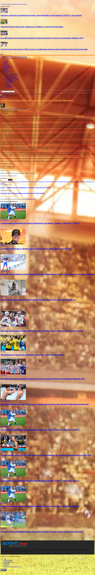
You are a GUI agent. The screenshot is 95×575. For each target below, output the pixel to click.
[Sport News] (14, 4)
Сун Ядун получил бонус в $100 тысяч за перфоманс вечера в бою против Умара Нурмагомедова (44, 49)
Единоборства (8, 67)
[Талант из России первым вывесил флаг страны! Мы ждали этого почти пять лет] (13, 295)
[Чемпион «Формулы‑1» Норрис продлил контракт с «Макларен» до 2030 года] (13, 244)
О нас (4, 559)
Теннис (5, 70)
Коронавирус (9, 76)
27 (1, 228)
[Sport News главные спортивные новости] (14, 547)
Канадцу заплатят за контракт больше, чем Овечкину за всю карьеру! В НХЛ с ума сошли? (41, 15)
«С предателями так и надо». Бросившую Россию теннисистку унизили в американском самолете (46, 455)
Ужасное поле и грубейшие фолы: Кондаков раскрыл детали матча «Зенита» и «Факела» (42, 532)
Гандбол (8, 83)
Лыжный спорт (10, 80)
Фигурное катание (11, 77)
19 (1, 460)
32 (1, 253)
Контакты (6, 565)
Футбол (5, 62)
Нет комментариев (20, 108)
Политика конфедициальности (12, 566)
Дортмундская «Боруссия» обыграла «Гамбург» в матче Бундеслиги (32, 27)
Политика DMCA (7, 560)
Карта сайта (6, 563)
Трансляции (9, 86)
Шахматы (8, 85)
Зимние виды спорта (12, 74)
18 (1, 409)
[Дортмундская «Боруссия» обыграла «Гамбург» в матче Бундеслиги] (4, 23)
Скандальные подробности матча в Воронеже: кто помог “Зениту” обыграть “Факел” (40, 223)
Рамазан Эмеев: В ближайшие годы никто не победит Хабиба (23, 193)
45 (1, 304)
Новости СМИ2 (80, 116)
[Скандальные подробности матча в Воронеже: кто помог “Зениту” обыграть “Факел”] (13, 218)
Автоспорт (6, 71)
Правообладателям (8, 562)
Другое (5, 73)
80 (1, 279)
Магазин (6, 60)
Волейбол (6, 68)
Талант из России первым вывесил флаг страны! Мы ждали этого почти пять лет (38, 300)
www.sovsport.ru (12, 178)
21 (1, 511)
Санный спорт (10, 82)
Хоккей (5, 64)
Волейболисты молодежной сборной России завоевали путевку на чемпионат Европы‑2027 (42, 38)
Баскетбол (6, 65)
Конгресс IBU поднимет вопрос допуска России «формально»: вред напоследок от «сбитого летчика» (47, 274)
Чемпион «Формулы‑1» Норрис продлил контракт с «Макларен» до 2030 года (36, 249)
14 (1, 434)
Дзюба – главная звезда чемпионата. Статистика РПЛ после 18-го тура (26, 187)
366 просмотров (5, 108)
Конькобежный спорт (12, 79)
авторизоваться (30, 199)
